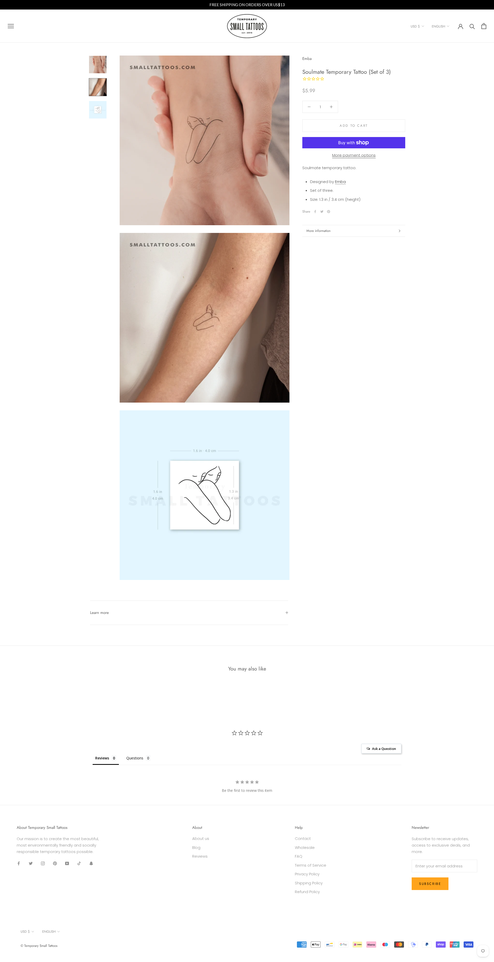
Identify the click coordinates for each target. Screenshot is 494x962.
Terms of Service (310, 865)
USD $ (415, 26)
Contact (303, 838)
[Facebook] (315, 211)
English (438, 26)
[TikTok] (79, 863)
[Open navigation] (11, 26)
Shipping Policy (309, 883)
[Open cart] (483, 26)
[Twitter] (321, 211)
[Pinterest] (328, 211)
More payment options (354, 155)
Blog (196, 847)
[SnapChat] (91, 863)
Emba (307, 58)
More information (318, 230)
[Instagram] (43, 863)
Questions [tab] (134, 758)
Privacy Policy (307, 874)
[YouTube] (67, 863)
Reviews (200, 856)
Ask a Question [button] (384, 748)
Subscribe (430, 883)
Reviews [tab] (102, 758)
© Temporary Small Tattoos (39, 945)
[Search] (472, 26)
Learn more (99, 612)
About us (200, 838)
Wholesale (305, 847)
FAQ (298, 856)
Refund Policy (307, 891)
